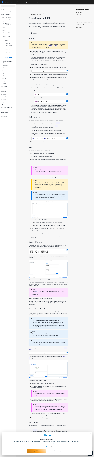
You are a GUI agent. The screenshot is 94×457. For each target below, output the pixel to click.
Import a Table (8, 43)
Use (77, 18)
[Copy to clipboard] (67, 70)
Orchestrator (3, 104)
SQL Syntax (79, 27)
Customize (56, 450)
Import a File (7, 40)
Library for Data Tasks (6, 37)
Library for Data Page (6, 33)
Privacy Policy (54, 443)
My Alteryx (44, 2)
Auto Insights (3, 91)
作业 (3, 73)
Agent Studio (3, 96)
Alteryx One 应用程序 (6, 17)
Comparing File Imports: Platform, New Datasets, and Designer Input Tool (8, 63)
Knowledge (24, 2)
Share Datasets (8, 55)
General (79, 14)
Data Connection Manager (6, 107)
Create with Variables (82, 20)
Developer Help (4, 116)
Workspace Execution (5, 102)
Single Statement (81, 16)
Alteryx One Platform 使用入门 (6, 20)
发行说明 (2, 9)
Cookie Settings (46, 446)
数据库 (3, 30)
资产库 (3, 27)
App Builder (3, 94)
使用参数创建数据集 (8, 46)
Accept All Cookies (36, 450)
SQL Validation (80, 24)
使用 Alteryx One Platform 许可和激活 (6, 24)
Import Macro (8, 52)
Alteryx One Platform (5, 14)
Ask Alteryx (3, 99)
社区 (38, 2)
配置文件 (4, 78)
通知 (3, 75)
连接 (3, 67)
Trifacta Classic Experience (4, 113)
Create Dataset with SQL (8, 58)
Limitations (79, 12)
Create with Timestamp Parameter (84, 22)
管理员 (3, 81)
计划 (3, 70)
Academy (32, 2)
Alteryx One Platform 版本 (6, 11)
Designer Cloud (4, 86)
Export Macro (8, 49)
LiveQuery (3, 88)
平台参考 (4, 83)
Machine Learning (5, 109)
